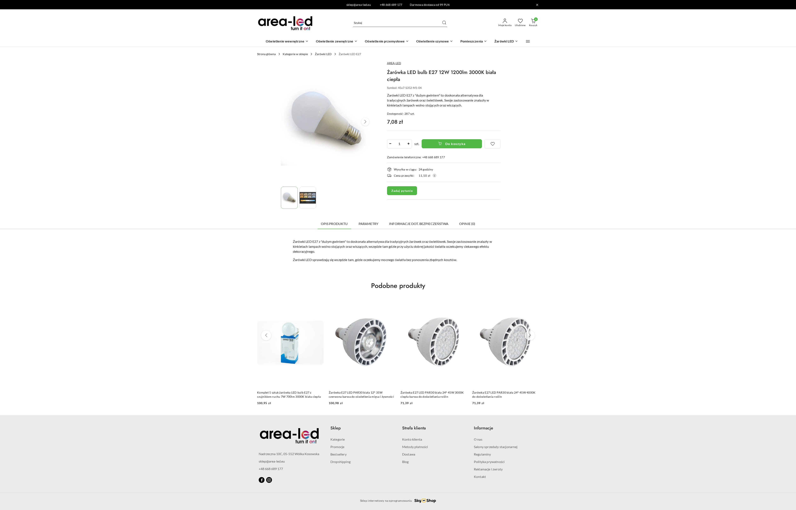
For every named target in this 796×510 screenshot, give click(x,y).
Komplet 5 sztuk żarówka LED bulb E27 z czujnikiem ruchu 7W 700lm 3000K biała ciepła (289, 394)
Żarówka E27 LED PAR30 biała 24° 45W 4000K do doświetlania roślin (503, 394)
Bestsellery (338, 454)
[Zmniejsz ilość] (390, 143)
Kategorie (337, 439)
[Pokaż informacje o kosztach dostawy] (434, 175)
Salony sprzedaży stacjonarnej (496, 447)
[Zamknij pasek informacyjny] (537, 5)
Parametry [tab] (368, 224)
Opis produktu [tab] (334, 224)
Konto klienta (412, 439)
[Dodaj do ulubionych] (492, 143)
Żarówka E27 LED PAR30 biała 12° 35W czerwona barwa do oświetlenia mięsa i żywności (361, 394)
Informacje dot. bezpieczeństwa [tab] (418, 224)
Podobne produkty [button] (398, 285)
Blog (405, 462)
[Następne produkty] (530, 335)
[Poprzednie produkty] (266, 335)
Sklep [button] (335, 428)
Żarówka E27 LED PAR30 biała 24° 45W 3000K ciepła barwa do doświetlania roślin (432, 394)
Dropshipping (340, 462)
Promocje (337, 447)
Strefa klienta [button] (414, 428)
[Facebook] (262, 480)
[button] (528, 41)
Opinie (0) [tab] (467, 224)
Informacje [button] (483, 428)
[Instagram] (269, 480)
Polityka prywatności (489, 462)
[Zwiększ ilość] (408, 143)
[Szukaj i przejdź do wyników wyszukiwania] (444, 23)
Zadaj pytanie (402, 190)
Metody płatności (415, 447)
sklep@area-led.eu (272, 461)
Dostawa (408, 454)
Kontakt (480, 477)
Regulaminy (482, 454)
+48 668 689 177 (271, 469)
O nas (478, 439)
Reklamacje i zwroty (488, 469)
